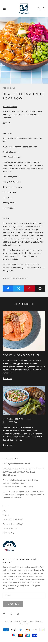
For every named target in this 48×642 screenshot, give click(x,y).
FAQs (5, 511)
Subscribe (13, 604)
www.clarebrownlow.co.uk (22, 486)
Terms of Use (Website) (13, 519)
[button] (24, 546)
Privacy (6, 515)
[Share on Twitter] (18, 288)
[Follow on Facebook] (4, 613)
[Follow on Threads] (18, 613)
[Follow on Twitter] (11, 613)
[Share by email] (40, 288)
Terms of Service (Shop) (13, 524)
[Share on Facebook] (8, 288)
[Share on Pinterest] (29, 288)
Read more (7, 378)
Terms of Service (10, 528)
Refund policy (8, 533)
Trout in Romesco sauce (21, 355)
